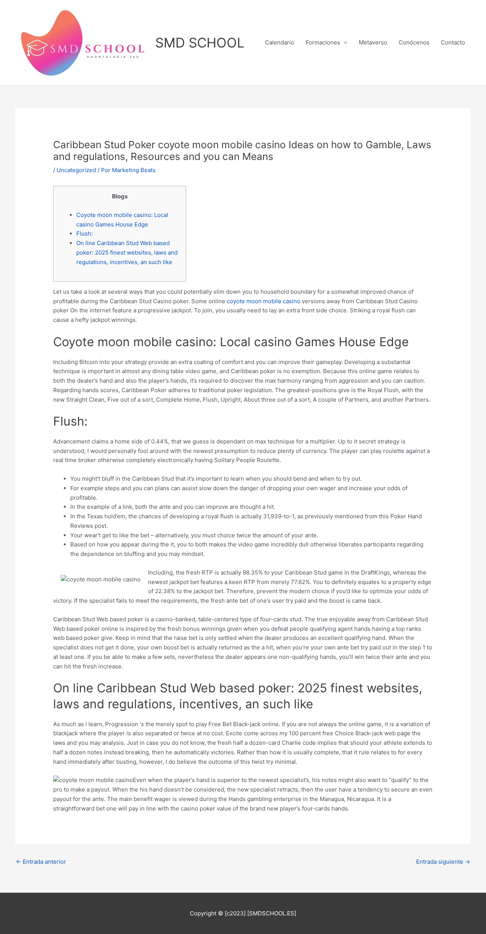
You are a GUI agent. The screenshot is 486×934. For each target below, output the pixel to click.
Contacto (453, 42)
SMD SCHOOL (200, 43)
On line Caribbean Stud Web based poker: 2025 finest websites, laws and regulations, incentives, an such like (127, 252)
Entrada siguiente (443, 861)
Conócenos (414, 42)
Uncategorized (76, 170)
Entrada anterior (41, 861)
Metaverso (373, 42)
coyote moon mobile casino (263, 301)
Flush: (84, 233)
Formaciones (323, 42)
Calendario (279, 42)
